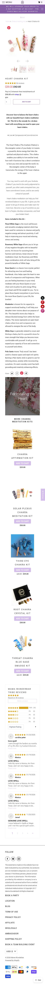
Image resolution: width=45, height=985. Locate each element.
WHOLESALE (11, 928)
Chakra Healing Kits (19, 21)
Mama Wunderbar (17, 957)
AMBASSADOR (12, 933)
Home (8, 21)
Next (23, 17)
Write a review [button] (22, 701)
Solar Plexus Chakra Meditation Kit (22, 512)
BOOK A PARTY (12, 895)
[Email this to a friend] (26, 373)
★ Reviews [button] (43, 494)
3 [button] (22, 833)
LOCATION (10, 901)
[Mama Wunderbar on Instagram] (19, 859)
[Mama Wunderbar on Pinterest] (13, 859)
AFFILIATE (10, 923)
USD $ (9, 951)
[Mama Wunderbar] (22, 2)
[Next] (26, 60)
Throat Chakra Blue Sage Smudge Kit (22, 662)
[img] (20, 735)
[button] (10, 83)
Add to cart (22, 463)
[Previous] (18, 60)
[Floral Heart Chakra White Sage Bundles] (22, 41)
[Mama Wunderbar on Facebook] (7, 859)
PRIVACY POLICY (13, 917)
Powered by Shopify (12, 960)
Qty (6, 97)
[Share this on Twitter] (12, 373)
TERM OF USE (11, 912)
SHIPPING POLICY (13, 939)
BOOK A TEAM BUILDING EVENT (20, 944)
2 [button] (17, 833)
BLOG (7, 906)
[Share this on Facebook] (17, 373)
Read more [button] (12, 748)
